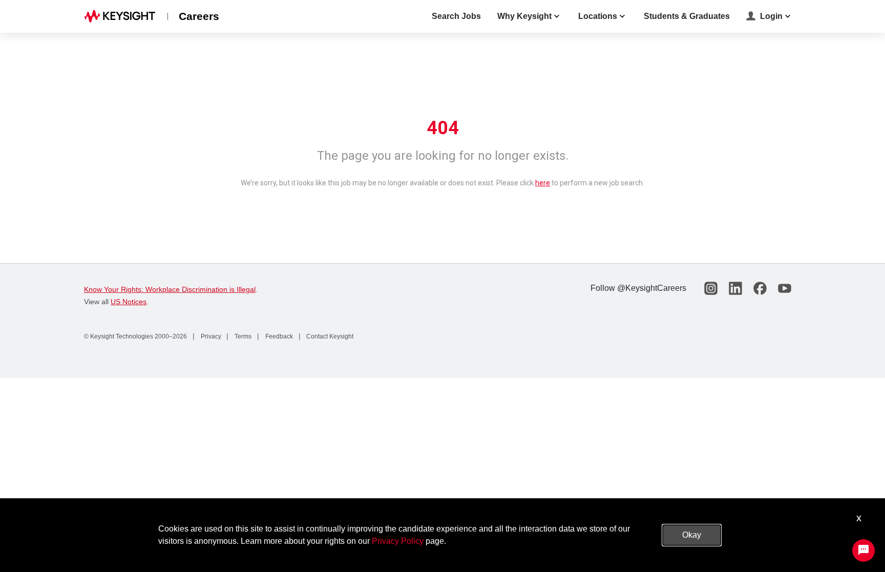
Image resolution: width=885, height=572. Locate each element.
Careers (199, 16)
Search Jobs (456, 16)
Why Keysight (524, 16)
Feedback (278, 336)
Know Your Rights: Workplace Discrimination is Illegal (170, 289)
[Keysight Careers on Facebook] (760, 288)
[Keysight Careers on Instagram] (711, 288)
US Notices (128, 302)
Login (771, 16)
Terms (242, 336)
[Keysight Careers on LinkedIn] (735, 288)
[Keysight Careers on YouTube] (784, 288)
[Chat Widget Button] (863, 550)
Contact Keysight (329, 336)
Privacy (210, 336)
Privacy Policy (398, 541)
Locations (597, 16)
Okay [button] (691, 535)
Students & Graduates (687, 16)
